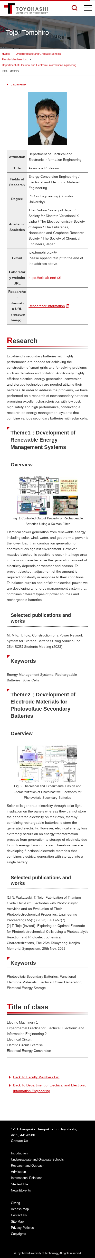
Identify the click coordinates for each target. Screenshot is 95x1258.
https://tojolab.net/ (42, 278)
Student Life (19, 1184)
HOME (6, 53)
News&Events (21, 1190)
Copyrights (18, 1234)
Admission (18, 1172)
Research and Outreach (27, 1165)
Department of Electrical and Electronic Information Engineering (39, 65)
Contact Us (19, 1141)
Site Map (17, 1221)
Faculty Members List (15, 59)
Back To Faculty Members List (36, 1077)
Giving (15, 1203)
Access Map (20, 1209)
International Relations (26, 1178)
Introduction (19, 1153)
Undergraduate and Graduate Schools (38, 53)
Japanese (18, 84)
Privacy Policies (22, 1228)
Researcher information (46, 306)
